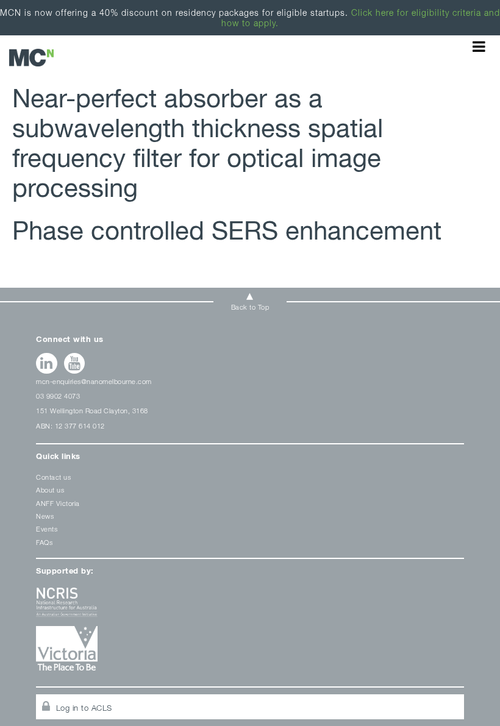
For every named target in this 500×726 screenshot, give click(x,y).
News (45, 516)
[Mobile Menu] (479, 46)
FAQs (44, 542)
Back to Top (250, 307)
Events (46, 529)
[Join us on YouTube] (74, 363)
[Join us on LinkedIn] (46, 363)
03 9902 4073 (58, 396)
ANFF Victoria (58, 503)
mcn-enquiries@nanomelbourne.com (94, 381)
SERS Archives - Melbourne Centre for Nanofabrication (31, 58)
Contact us (53, 477)
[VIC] (250, 652)
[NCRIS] (250, 607)
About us (50, 490)
